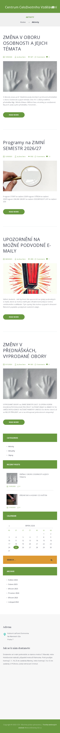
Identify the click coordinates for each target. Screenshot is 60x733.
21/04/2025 (12, 507)
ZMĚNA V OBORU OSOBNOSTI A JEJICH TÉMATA (25, 43)
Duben (12, 584)
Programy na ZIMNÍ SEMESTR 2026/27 (24, 145)
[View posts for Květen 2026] (9, 525)
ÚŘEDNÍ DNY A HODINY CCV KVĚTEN (33, 495)
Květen (13, 580)
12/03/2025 (8, 156)
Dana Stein (22, 57)
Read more (14, 115)
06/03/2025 (8, 259)
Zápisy (10, 455)
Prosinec (13, 593)
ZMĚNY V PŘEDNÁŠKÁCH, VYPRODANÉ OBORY (24, 350)
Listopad (13, 602)
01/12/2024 (8, 364)
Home (23, 22)
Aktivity (11, 446)
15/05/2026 (8, 57)
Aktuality (11, 451)
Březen (13, 589)
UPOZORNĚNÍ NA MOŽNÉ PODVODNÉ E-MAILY (27, 245)
